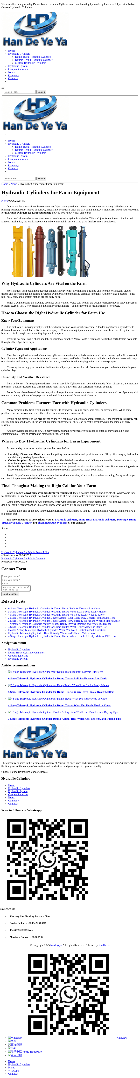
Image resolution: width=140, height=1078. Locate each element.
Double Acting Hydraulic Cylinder (33, 59)
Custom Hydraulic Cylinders (30, 62)
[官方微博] (15, 1044)
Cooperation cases (18, 69)
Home (11, 50)
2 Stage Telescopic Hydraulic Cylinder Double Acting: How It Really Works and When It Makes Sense (64, 620)
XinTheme (104, 945)
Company (13, 75)
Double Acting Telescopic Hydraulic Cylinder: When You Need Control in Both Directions (57, 630)
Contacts (13, 78)
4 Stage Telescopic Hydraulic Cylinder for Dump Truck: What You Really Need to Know (56, 614)
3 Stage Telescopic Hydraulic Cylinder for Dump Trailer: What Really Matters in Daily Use (57, 626)
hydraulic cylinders (66, 519)
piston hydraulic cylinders (52, 522)
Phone (11, 1067)
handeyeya (56, 945)
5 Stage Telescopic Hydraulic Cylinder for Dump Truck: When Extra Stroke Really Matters (57, 611)
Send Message (10, 594)
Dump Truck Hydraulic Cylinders (33, 56)
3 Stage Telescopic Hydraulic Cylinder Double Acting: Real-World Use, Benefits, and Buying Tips (61, 617)
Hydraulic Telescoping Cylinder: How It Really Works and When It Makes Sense (52, 633)
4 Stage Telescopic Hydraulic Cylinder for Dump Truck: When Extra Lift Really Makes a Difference (62, 636)
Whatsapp (13, 1070)
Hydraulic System (17, 66)
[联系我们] (12, 1040)
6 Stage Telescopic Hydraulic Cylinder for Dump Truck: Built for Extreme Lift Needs (54, 608)
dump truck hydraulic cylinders (97, 519)
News (11, 72)
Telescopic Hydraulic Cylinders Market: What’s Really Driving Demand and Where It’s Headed (59, 623)
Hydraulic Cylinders (19, 53)
